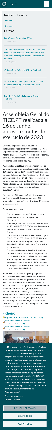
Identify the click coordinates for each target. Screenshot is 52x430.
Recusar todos (24, 416)
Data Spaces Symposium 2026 (18, 38)
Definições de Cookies (25, 408)
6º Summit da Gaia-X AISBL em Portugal (22, 70)
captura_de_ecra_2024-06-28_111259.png (24, 317)
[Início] (5, 4)
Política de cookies (12, 400)
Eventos (9, 26)
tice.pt (13, 4)
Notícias (9, 20)
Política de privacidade (14, 396)
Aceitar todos (25, 424)
